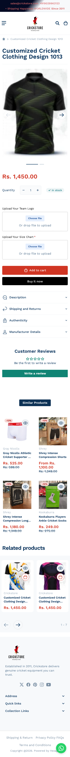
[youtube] (48, 684)
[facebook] (28, 684)
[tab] (35, 402)
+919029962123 (50, 3)
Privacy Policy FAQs (50, 737)
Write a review (35, 373)
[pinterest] (35, 684)
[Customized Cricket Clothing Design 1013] (32, 164)
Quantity (8, 190)
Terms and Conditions (35, 745)
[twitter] (21, 684)
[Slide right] (61, 115)
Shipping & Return (19, 737)
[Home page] (3, 39)
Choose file (35, 218)
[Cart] (66, 23)
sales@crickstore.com (24, 3)
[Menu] (4, 23)
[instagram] (41, 684)
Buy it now (35, 281)
